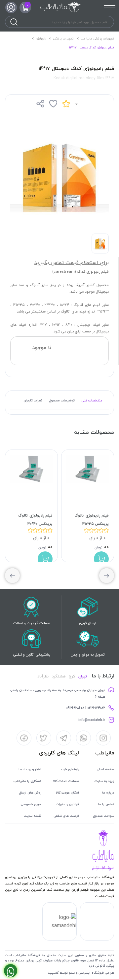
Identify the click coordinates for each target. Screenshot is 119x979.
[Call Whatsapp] (10, 970)
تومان (98, 547)
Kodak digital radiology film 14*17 (84, 78)
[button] (12, 575)
